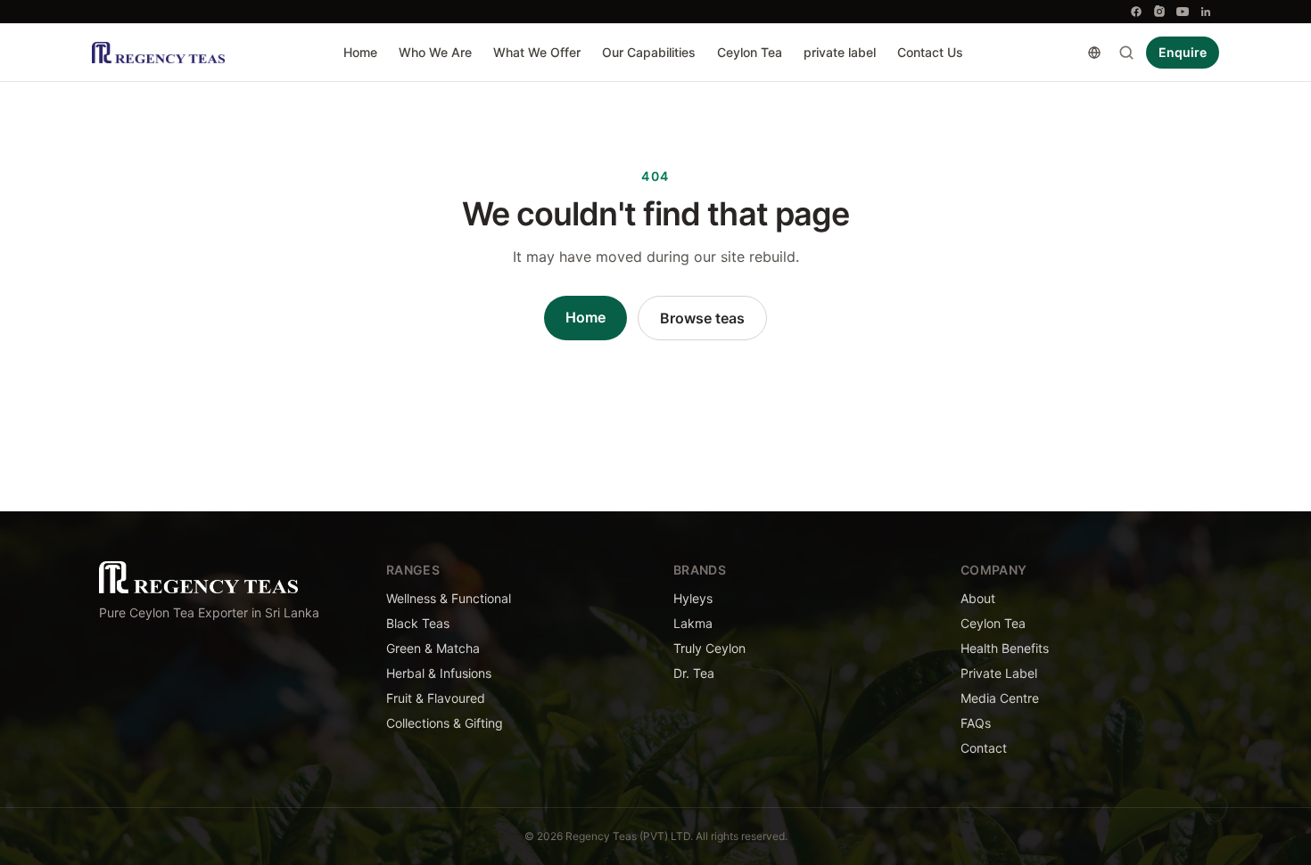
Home (360, 52)
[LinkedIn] (1206, 11)
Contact (984, 747)
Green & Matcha (433, 648)
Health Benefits (1005, 648)
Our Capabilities (649, 52)
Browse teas (702, 318)
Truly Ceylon (709, 648)
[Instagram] (1159, 11)
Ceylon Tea (749, 52)
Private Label (999, 673)
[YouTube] (1182, 11)
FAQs (976, 722)
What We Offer (537, 52)
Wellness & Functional (448, 598)
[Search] (1126, 53)
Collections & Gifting (444, 722)
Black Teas (417, 623)
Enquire (1182, 52)
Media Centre (1000, 698)
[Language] (1094, 53)
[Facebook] (1136, 11)
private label (840, 52)
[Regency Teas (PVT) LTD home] (158, 52)
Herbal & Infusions (438, 673)
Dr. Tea (693, 673)
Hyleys (693, 598)
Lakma (693, 623)
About (978, 598)
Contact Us (930, 52)
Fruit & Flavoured (435, 698)
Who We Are (435, 52)
